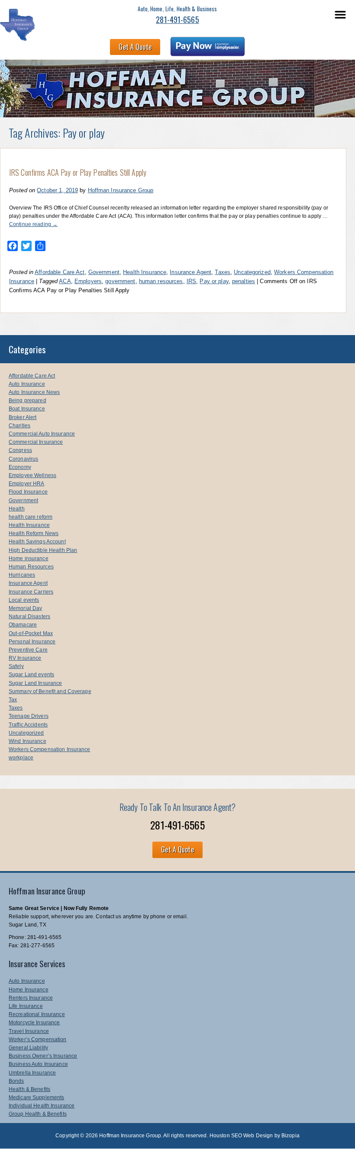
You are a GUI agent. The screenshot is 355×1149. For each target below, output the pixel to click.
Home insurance (28, 558)
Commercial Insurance (36, 442)
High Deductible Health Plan (43, 550)
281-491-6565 (177, 19)
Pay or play (214, 281)
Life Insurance (26, 1006)
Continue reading (33, 224)
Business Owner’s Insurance (43, 1056)
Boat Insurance (27, 409)
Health (17, 509)
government (120, 281)
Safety (16, 666)
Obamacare (23, 625)
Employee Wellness (32, 475)
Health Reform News (33, 533)
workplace (21, 758)
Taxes (222, 272)
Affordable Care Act (59, 272)
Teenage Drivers (28, 716)
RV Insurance (25, 658)
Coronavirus (23, 459)
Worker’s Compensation (38, 1039)
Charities (19, 426)
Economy (20, 467)
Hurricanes (22, 575)
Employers (88, 281)
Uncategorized (252, 272)
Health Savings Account (37, 542)
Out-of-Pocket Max (31, 633)
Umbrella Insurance (32, 1073)
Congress (20, 450)
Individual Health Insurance (41, 1106)
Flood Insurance (28, 492)
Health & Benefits (29, 1089)
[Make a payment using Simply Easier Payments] (207, 48)
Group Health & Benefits (38, 1114)
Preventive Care (28, 650)
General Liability (28, 1048)
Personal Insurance (32, 642)
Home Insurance (28, 990)
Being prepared (27, 400)
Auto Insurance (27, 384)
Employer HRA (26, 484)
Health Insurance (144, 272)
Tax (13, 700)
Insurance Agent (190, 272)
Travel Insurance (29, 1031)
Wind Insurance (27, 741)
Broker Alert (22, 417)
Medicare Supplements (36, 1097)
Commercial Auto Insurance (42, 434)
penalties (243, 281)
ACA (65, 281)
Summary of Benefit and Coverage (50, 691)
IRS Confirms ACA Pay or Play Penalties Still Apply (77, 172)
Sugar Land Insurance (35, 683)
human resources (161, 281)
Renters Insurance (31, 998)
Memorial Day (25, 608)
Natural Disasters (29, 616)
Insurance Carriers (31, 592)
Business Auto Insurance (38, 1064)
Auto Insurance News (34, 392)
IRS (191, 281)
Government (103, 272)
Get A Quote (135, 47)
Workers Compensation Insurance (49, 749)
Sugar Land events (31, 674)
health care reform (30, 517)
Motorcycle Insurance (34, 1023)
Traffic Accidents (28, 725)
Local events (24, 600)
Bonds (16, 1081)
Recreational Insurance (37, 1014)
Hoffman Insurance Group (121, 190)
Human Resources (31, 567)
